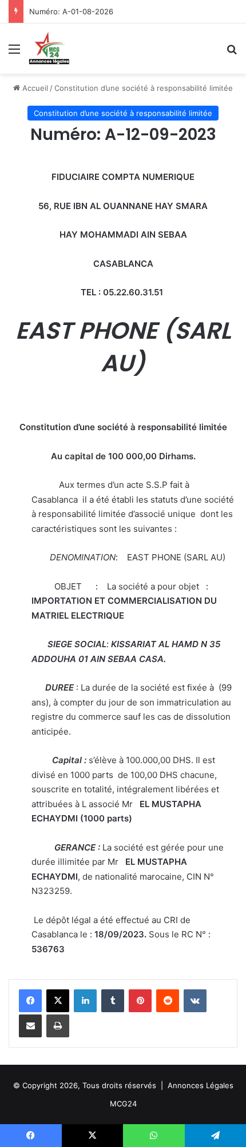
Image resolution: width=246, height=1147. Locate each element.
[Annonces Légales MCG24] (49, 48)
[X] (57, 1000)
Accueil (34, 88)
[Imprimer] (57, 1025)
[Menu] (14, 53)
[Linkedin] (85, 1000)
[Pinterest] (140, 1000)
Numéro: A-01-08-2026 (71, 11)
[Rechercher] (231, 53)
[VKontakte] (195, 1000)
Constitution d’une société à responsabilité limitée (143, 88)
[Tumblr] (112, 1000)
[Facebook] (30, 1000)
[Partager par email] (30, 1025)
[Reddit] (167, 1000)
